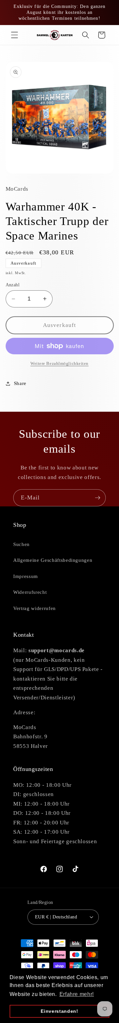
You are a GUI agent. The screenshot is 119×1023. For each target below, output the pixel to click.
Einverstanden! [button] (59, 1011)
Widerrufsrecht (30, 592)
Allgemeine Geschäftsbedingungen (52, 560)
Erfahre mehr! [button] (77, 994)
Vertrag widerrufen (34, 608)
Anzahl (13, 284)
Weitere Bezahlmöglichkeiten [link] (59, 363)
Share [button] (20, 383)
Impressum (25, 576)
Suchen (21, 544)
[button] (14, 35)
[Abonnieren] (97, 497)
